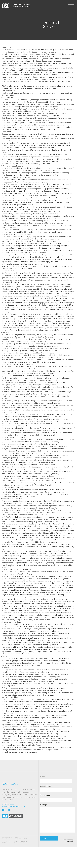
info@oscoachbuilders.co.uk (20, 841)
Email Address (45, 786)
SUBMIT (44, 838)
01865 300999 (17, 840)
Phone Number (45, 795)
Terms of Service (18, 842)
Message (43, 805)
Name (42, 777)
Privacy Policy (26, 842)
